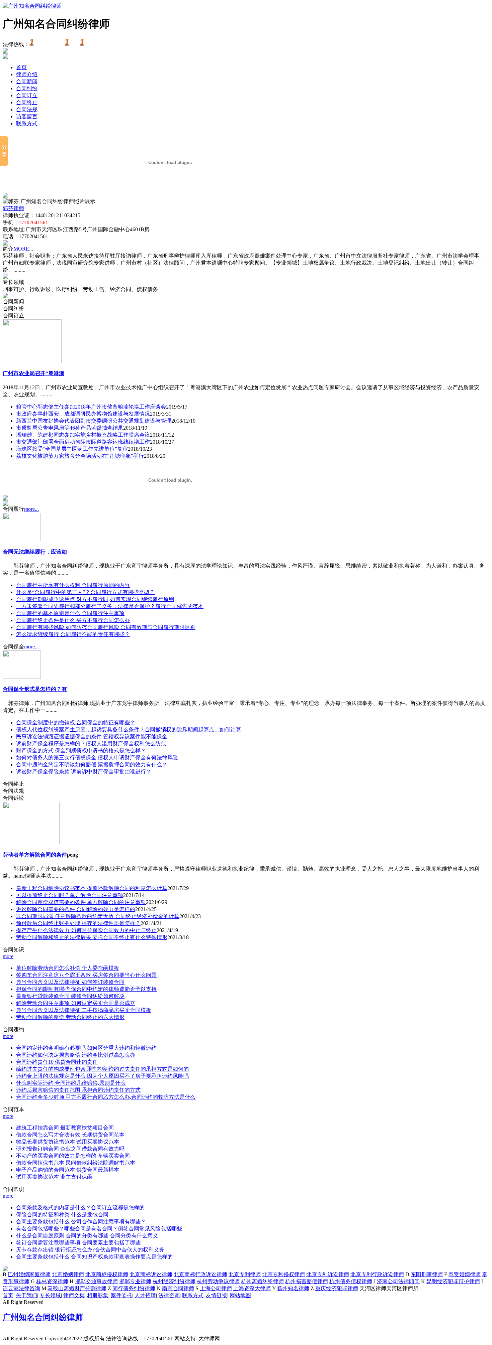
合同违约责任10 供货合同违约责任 (57, 1062)
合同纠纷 (26, 88)
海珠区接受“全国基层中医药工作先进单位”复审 (72, 449)
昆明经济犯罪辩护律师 (453, 1281)
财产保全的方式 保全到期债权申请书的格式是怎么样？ (81, 750)
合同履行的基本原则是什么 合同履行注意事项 (70, 613)
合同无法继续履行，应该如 (35, 552)
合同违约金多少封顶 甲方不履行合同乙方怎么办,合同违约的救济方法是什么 (105, 1097)
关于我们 (26, 1295)
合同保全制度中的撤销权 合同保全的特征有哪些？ (75, 722)
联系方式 (26, 123)
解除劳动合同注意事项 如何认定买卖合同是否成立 (75, 1003)
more (8, 956)
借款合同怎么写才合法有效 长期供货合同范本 (70, 1135)
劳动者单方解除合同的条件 (35, 855)
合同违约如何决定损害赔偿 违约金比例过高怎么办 (75, 1055)
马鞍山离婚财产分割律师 (77, 1288)
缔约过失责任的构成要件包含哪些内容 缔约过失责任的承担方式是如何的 (102, 1069)
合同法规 (26, 109)
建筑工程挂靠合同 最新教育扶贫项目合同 (65, 1128)
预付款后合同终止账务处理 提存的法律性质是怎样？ (78, 923)
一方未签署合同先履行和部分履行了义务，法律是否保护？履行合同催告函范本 (109, 606)
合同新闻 (26, 81)
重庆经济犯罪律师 (336, 1288)
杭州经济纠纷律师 (174, 1281)
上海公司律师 (216, 1288)
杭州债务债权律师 (350, 1281)
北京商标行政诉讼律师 (200, 1274)
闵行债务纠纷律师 (133, 1288)
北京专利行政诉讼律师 (377, 1274)
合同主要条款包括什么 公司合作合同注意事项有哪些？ (81, 1221)
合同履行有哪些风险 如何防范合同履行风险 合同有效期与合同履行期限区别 (105, 627)
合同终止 (26, 102)
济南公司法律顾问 (398, 1281)
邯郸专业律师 (135, 1281)
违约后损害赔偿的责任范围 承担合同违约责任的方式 (78, 1090)
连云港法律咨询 (21, 1288)
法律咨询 (169, 1295)
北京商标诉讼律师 (151, 1274)
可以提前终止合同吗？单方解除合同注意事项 (69, 895)
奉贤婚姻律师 (464, 1274)
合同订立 (26, 95)
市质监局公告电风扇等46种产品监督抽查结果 (69, 428)
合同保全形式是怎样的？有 (35, 689)
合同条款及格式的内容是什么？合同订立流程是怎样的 (80, 1207)
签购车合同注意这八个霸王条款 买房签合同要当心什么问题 (86, 975)
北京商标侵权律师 (106, 1274)
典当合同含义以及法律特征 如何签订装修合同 (70, 982)
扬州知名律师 (293, 1288)
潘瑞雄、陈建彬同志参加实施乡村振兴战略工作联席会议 (83, 435)
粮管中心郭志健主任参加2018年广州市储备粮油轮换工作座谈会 (91, 407)
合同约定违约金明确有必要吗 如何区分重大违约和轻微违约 (86, 1048)
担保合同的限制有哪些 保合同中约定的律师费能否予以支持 (86, 989)
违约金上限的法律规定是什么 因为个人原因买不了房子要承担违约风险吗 (102, 1076)
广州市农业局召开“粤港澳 (33, 373)
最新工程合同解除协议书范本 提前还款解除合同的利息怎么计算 (91, 888)
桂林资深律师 (52, 1281)
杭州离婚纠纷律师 (262, 1281)
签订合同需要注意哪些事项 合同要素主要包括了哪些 (78, 1242)
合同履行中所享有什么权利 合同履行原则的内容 (73, 585)
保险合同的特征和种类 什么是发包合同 (62, 1214)
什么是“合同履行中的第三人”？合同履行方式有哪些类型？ (85, 592)
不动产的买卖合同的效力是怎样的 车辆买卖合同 (73, 1156)
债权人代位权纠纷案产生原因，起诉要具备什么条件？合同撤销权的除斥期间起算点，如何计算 (128, 729)
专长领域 (50, 1295)
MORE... (23, 249)
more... (31, 509)
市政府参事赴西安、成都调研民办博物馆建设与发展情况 (83, 414)
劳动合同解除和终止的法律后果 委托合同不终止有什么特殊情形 (91, 937)
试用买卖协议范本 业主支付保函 (54, 1177)
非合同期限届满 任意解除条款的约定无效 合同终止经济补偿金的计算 (97, 916)
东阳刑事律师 (427, 1274)
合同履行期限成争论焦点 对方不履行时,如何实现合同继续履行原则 (95, 599)
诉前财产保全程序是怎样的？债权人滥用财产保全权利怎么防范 (91, 743)
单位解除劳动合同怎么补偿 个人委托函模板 (67, 968)
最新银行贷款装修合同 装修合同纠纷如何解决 (70, 996)
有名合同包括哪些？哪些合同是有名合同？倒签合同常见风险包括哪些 (99, 1228)
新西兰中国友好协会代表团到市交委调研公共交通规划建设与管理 (93, 421)
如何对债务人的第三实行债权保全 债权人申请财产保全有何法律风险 (97, 757)
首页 (21, 67)
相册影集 (97, 1295)
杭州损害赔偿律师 (306, 1281)
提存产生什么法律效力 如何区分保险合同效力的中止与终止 (86, 930)
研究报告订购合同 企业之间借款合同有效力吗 (70, 1149)
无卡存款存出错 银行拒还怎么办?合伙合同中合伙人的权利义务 (90, 1249)
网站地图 (240, 1295)
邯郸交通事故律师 (96, 1281)
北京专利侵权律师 (283, 1274)
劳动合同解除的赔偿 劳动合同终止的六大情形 (70, 1017)
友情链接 (216, 1295)
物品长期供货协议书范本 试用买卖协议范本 (67, 1142)
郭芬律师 (13, 208)
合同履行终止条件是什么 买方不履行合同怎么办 (73, 620)
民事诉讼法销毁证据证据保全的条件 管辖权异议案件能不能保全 (91, 736)
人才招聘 (145, 1295)
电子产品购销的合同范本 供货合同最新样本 (67, 1170)
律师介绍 (26, 74)
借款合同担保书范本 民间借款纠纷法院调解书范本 (75, 1163)
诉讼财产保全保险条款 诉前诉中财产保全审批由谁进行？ (83, 771)
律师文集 (74, 1295)
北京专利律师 (245, 1274)
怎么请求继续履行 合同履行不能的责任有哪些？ (73, 634)
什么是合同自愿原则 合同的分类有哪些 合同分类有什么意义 (87, 1235)
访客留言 (26, 116)
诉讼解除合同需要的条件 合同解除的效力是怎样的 (75, 909)
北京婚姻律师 (68, 1274)
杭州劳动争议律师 (218, 1281)
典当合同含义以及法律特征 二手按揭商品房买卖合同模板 (83, 1010)
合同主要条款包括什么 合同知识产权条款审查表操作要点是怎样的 (94, 1256)
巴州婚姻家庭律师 (29, 1274)
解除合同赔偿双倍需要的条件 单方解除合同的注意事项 (81, 902)
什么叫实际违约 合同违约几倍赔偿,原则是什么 (71, 1083)
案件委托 (121, 1295)
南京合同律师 (178, 1288)
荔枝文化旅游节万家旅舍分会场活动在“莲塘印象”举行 (80, 456)
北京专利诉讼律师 (327, 1274)
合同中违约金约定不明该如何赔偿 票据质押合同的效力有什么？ (91, 764)
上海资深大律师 (252, 1288)
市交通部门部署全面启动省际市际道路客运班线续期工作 (83, 442)
